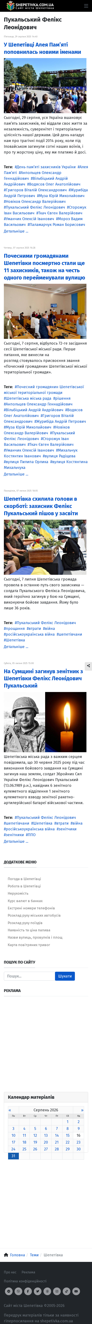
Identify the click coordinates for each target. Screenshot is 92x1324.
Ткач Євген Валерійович (60, 213)
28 (57, 1149)
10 (13, 1135)
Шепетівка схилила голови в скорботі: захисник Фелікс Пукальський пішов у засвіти (41, 506)
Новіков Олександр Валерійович (36, 201)
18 (24, 1142)
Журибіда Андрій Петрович (61, 421)
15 (68, 1135)
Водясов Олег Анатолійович (54, 184)
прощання (15, 628)
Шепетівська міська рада (28, 398)
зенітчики (68, 829)
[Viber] (18, 1291)
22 (68, 1142)
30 (79, 1149)
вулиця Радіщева (60, 456)
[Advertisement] (46, 1046)
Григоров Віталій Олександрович (36, 190)
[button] (86, 6)
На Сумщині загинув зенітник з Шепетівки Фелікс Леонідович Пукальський (43, 678)
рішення (63, 398)
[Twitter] (38, 1291)
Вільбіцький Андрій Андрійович (34, 410)
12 (35, 1135)
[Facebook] (28, 1291)
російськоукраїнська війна (30, 634)
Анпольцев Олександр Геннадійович (39, 404)
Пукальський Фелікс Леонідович (35, 207)
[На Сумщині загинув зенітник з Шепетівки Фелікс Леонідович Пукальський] (45, 722)
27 (46, 1149)
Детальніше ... (16, 231)
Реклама (28, 1272)
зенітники (15, 834)
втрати (35, 628)
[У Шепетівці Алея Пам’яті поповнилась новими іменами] (45, 85)
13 (46, 1135)
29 (68, 1149)
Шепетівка (15, 640)
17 (13, 1142)
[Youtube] (76, 1291)
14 (57, 1135)
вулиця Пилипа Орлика (27, 461)
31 (13, 1156)
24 (13, 1149)
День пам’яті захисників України (46, 167)
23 (78, 1142)
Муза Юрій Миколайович (62, 195)
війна (50, 628)
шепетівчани (70, 634)
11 (24, 1135)
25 (24, 1149)
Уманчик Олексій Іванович (30, 219)
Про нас (10, 1272)
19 (35, 1142)
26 (35, 1149)
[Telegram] (9, 1291)
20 (46, 1142)
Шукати (65, 976)
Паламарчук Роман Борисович (57, 224)
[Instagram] (57, 1291)
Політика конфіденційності (25, 1281)
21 (57, 1142)
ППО (32, 834)
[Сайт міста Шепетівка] (30, 6)
